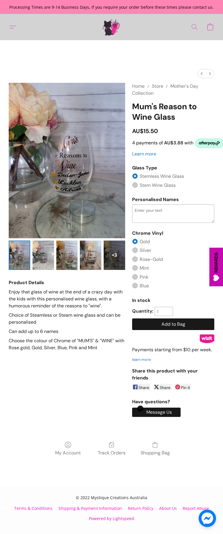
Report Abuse (196, 508)
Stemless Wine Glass (162, 176)
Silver (145, 250)
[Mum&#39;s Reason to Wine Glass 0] (19, 255)
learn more (141, 359)
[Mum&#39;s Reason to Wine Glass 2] (67, 255)
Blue (144, 286)
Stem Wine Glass (158, 185)
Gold (145, 242)
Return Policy (140, 508)
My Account (68, 453)
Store (157, 86)
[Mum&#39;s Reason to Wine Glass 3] (90, 255)
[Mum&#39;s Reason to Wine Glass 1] (43, 255)
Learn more (144, 154)
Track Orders (111, 453)
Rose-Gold (151, 259)
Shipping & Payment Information (90, 508)
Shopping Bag (155, 453)
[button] (111, 27)
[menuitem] (202, 73)
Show (216, 267)
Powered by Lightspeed (111, 518)
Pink (144, 277)
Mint (144, 268)
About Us (168, 508)
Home (138, 86)
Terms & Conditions (33, 508)
